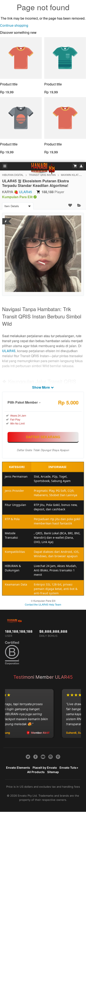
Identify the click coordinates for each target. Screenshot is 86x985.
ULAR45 (25, 191)
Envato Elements (18, 767)
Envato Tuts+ (68, 767)
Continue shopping (14, 25)
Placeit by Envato (45, 767)
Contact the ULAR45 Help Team (43, 604)
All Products (36, 772)
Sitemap (53, 772)
